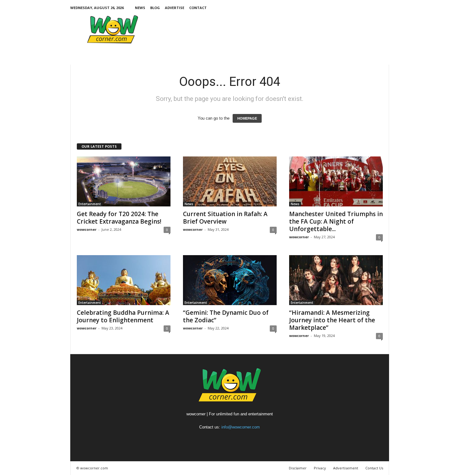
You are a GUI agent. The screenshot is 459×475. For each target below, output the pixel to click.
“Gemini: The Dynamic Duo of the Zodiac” (226, 316)
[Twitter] (355, 7)
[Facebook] (345, 7)
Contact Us (374, 468)
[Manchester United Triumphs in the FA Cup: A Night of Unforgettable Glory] (336, 181)
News (140, 7)
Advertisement (345, 468)
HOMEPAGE (247, 118)
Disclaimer (298, 468)
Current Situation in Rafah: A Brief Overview (225, 217)
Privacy (320, 468)
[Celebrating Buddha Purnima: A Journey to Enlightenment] (123, 280)
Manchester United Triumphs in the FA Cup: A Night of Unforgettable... (336, 221)
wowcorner (86, 229)
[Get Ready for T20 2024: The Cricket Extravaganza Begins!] (123, 181)
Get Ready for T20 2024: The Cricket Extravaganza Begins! (119, 217)
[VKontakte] (374, 7)
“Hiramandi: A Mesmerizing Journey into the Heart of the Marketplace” (332, 320)
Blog (155, 7)
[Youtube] (384, 7)
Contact (198, 7)
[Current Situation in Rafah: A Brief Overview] (230, 181)
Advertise (174, 7)
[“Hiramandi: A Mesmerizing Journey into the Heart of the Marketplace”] (336, 280)
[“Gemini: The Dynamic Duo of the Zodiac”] (230, 280)
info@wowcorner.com (240, 427)
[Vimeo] (365, 7)
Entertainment (89, 204)
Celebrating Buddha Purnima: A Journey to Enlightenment (123, 316)
